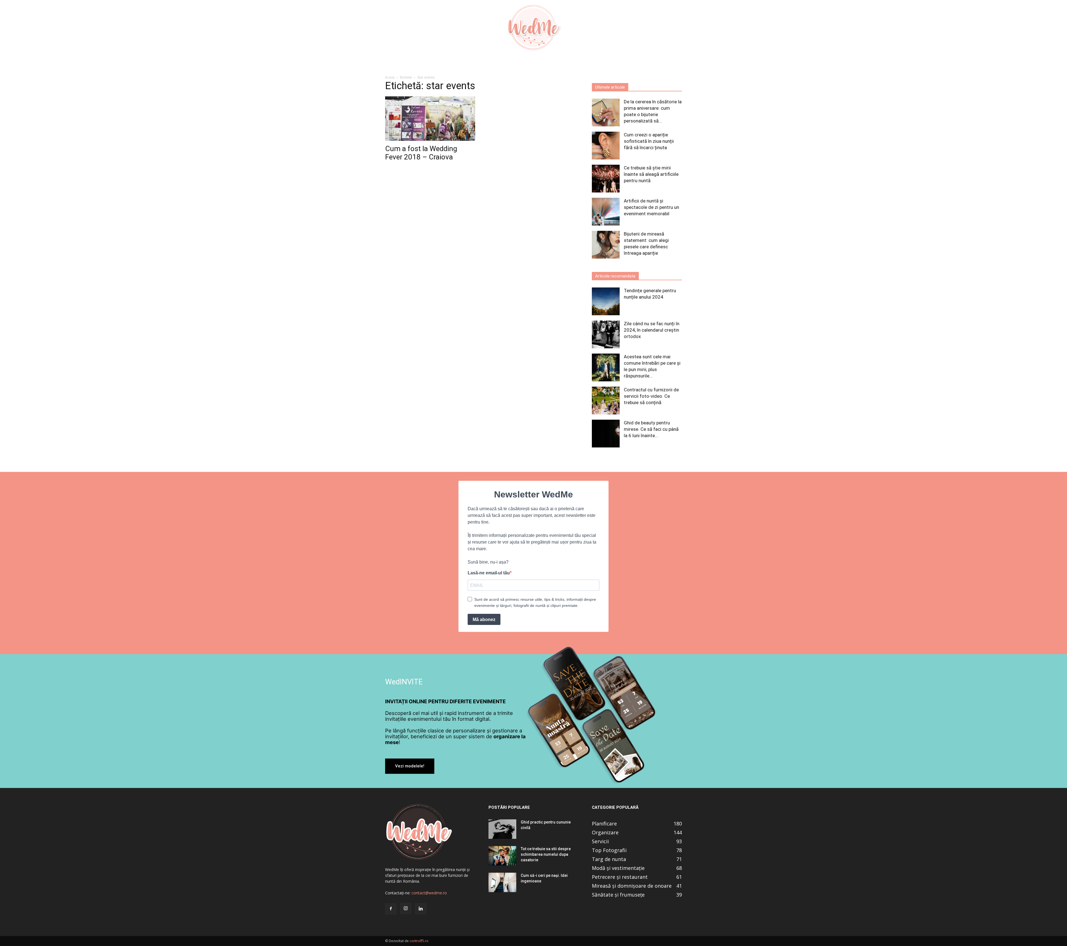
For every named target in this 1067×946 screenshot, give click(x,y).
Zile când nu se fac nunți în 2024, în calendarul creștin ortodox (651, 330)
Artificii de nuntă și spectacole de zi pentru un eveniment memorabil (651, 207)
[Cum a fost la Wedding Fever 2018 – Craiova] (430, 118)
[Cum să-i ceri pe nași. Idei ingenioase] (502, 882)
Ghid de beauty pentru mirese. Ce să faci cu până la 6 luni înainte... (651, 429)
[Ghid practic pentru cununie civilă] (502, 829)
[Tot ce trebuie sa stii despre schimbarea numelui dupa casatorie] (502, 855)
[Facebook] (390, 908)
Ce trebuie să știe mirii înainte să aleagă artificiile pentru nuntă (651, 174)
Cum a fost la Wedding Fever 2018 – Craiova (421, 152)
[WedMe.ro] (533, 28)
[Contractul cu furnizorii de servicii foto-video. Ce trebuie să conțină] (606, 400)
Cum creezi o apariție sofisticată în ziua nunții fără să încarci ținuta (649, 141)
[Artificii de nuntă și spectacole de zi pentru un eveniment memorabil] (606, 212)
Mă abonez (484, 619)
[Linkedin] (420, 908)
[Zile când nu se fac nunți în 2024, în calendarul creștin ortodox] (606, 334)
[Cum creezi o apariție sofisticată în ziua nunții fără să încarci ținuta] (606, 145)
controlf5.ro (419, 941)
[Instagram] (405, 908)
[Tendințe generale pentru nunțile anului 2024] (606, 301)
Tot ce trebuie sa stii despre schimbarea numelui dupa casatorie (546, 854)
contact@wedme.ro (429, 892)
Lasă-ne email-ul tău (489, 572)
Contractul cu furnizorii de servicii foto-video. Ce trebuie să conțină (651, 396)
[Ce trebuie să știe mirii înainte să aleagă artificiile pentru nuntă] (606, 178)
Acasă (390, 77)
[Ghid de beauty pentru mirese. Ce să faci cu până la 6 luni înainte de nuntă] (606, 433)
